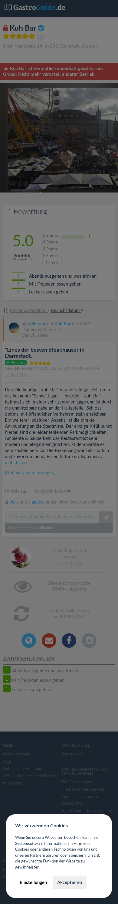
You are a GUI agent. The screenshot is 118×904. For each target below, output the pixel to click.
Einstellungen (33, 882)
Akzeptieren (69, 882)
